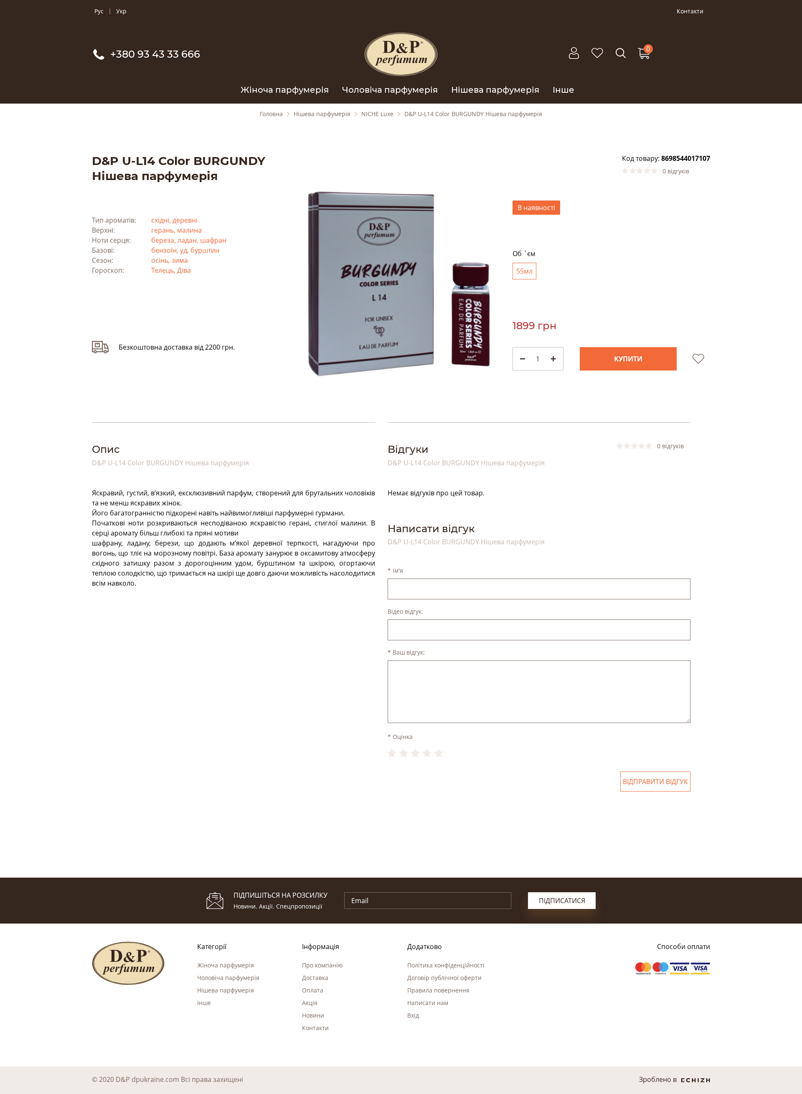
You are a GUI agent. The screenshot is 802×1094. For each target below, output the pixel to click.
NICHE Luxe (377, 114)
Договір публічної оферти (444, 978)
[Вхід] (574, 57)
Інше (563, 90)
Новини (313, 1015)
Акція (309, 1003)
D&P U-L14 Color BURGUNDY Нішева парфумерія (473, 114)
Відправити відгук (655, 781)
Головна (271, 114)
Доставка (315, 978)
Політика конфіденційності (446, 965)
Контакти (690, 11)
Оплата (312, 990)
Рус (99, 11)
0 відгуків (675, 171)
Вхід (413, 1015)
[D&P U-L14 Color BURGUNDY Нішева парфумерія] (401, 281)
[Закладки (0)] (597, 57)
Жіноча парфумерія (285, 90)
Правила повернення (438, 990)
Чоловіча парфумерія (390, 90)
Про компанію (322, 965)
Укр (121, 11)
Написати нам (427, 1003)
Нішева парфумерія (495, 90)
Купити (628, 358)
